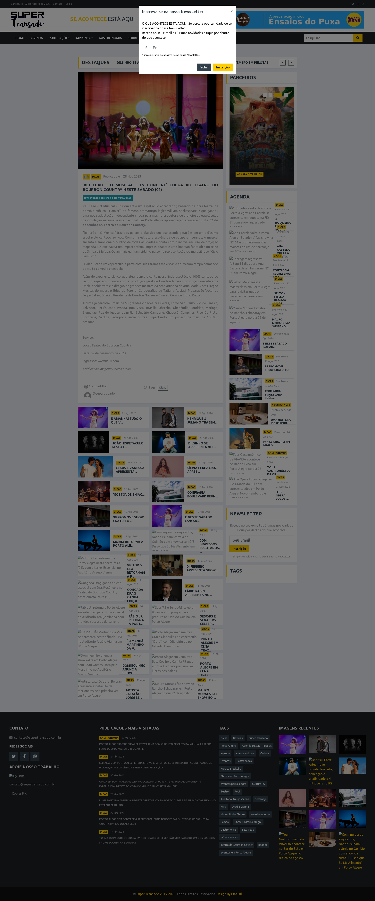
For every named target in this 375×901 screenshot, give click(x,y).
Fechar (204, 67)
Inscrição (223, 67)
